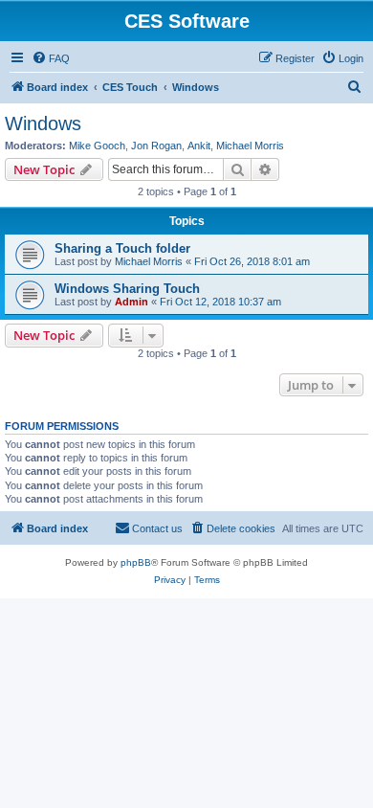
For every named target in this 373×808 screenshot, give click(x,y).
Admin (131, 301)
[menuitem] (51, 58)
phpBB (136, 562)
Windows (43, 123)
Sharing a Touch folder (122, 248)
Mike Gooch (97, 145)
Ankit (198, 145)
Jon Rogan (156, 145)
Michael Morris (250, 145)
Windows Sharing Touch (127, 288)
